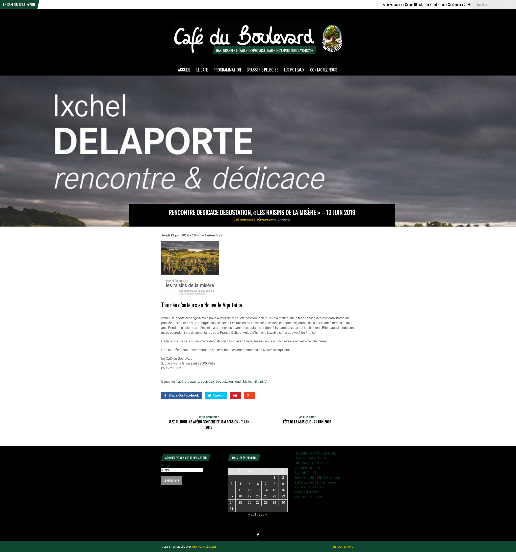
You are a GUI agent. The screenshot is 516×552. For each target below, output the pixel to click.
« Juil (252, 514)
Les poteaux (294, 70)
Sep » (262, 514)
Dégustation (224, 381)
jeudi (237, 381)
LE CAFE (202, 70)
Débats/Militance (266, 219)
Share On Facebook (184, 395)
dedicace (207, 381)
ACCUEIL (184, 70)
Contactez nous (323, 70)
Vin (266, 381)
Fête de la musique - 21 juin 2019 (307, 421)
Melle (247, 381)
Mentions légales (204, 546)
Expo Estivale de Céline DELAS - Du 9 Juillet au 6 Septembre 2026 (401, 4)
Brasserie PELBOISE (262, 70)
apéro (182, 381)
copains (193, 381)
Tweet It (218, 395)
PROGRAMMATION (227, 70)
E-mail (167, 465)
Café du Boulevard (244, 219)
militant (258, 381)
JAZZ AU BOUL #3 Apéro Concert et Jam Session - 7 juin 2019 (209, 424)
